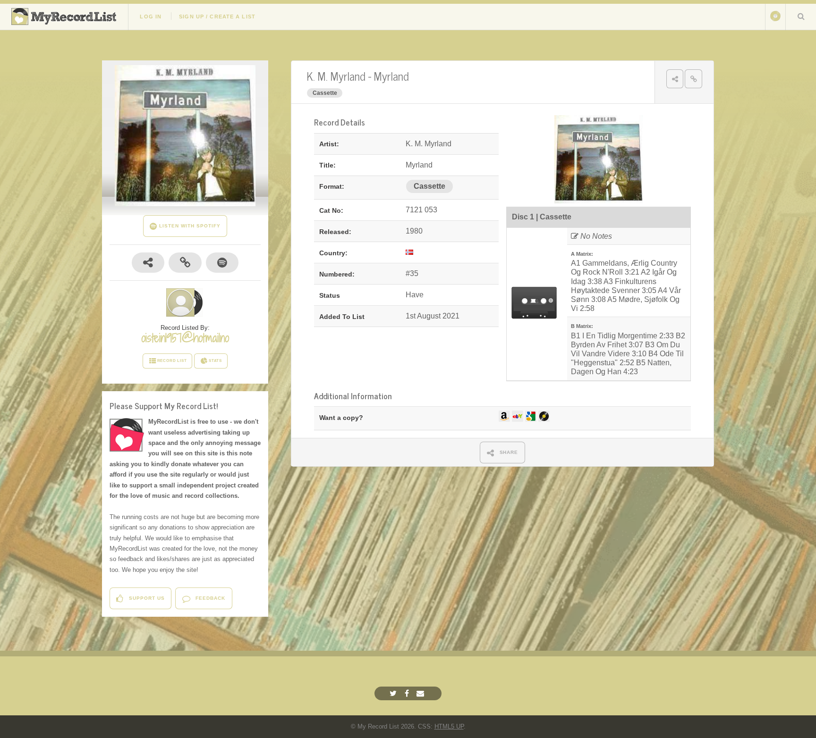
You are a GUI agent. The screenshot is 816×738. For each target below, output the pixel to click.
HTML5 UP (449, 726)
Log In (151, 16)
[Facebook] (408, 693)
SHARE (508, 452)
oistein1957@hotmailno (185, 337)
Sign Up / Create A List (217, 16)
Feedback (209, 598)
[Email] (421, 693)
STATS (215, 361)
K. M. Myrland (336, 76)
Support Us (146, 598)
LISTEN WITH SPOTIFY (188, 225)
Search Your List (801, 16)
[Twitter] (394, 693)
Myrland (391, 76)
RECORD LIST (172, 361)
